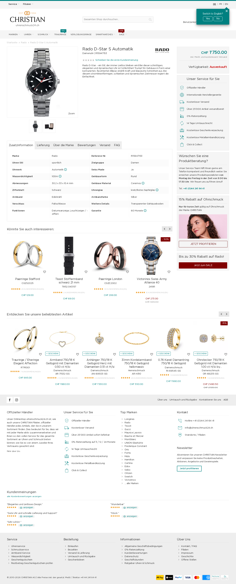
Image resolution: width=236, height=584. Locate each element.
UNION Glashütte (134, 443)
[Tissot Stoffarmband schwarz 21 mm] (69, 256)
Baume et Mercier (134, 436)
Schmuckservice (20, 550)
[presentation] (164, 228)
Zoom (71, 114)
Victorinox (130, 480)
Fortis (128, 453)
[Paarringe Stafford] (28, 256)
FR (220, 4)
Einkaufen (73, 546)
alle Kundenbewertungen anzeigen (24, 496)
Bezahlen (73, 550)
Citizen (128, 473)
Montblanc (130, 439)
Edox (127, 466)
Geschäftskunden (134, 560)
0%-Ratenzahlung (134, 550)
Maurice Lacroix (133, 433)
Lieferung (43, 145)
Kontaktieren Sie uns (210, 400)
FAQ (117, 145)
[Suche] (150, 20)
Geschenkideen (76, 560)
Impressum (187, 553)
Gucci (128, 429)
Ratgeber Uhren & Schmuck (139, 563)
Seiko (127, 470)
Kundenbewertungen (136, 553)
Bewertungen (87, 145)
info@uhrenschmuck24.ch (199, 428)
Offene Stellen (188, 560)
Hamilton (129, 460)
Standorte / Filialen (195, 435)
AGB (225, 400)
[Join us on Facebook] (10, 402)
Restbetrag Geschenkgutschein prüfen (32, 563)
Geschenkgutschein (21, 560)
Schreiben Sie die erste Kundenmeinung (116, 60)
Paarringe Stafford (27, 279)
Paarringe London (110, 279)
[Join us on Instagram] (16, 402)
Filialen (184, 550)
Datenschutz (132, 556)
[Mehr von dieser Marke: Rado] (158, 51)
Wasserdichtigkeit (20, 556)
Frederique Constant (136, 446)
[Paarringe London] (110, 256)
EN (226, 4)
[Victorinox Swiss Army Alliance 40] (152, 256)
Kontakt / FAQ (189, 546)
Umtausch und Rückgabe (183, 400)
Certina (128, 463)
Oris (127, 450)
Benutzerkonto (191, 22)
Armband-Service (20, 553)
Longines (129, 419)
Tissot (128, 426)
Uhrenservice (18, 546)
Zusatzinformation (21, 145)
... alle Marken (131, 483)
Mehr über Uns (13, 451)
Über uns (162, 400)
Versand (105, 145)
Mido (127, 456)
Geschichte (187, 556)
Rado (127, 423)
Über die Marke (63, 145)
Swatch (129, 477)
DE (214, 4)
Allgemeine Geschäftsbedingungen (143, 546)
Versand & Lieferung (79, 553)
